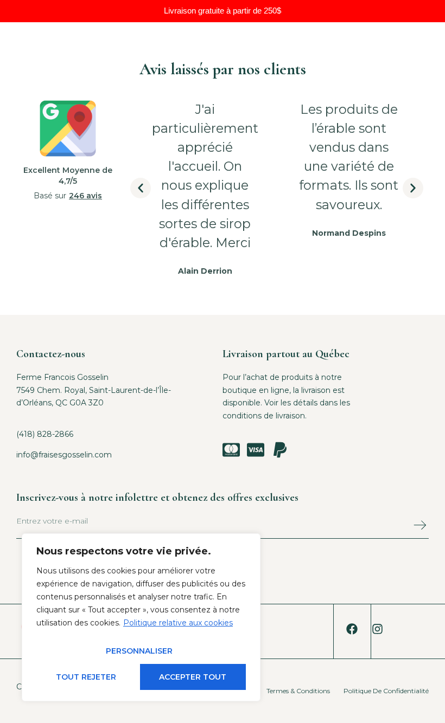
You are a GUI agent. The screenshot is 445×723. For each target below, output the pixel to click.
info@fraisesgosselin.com (64, 455)
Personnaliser (139, 651)
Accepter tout (192, 677)
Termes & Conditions (298, 691)
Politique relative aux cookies (178, 623)
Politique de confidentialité (386, 691)
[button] (140, 188)
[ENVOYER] (397, 527)
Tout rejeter (86, 677)
